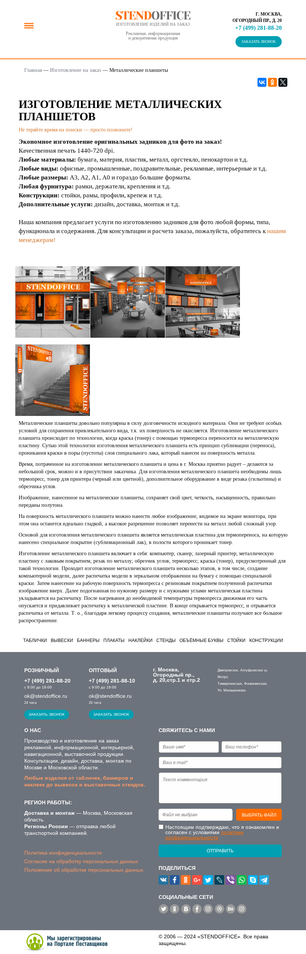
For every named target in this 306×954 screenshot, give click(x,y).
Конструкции (266, 640)
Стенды (166, 640)
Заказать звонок (258, 41)
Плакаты (114, 640)
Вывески (62, 640)
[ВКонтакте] (261, 82)
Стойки (236, 640)
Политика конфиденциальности (63, 853)
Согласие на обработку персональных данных (81, 861)
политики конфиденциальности (204, 834)
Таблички (35, 640)
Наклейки (140, 640)
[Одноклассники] (272, 82)
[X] (282, 82)
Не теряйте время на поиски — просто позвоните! (75, 130)
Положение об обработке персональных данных (83, 870)
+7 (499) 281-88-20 (258, 28)
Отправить (220, 850)
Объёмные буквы (201, 640)
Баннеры (88, 640)
